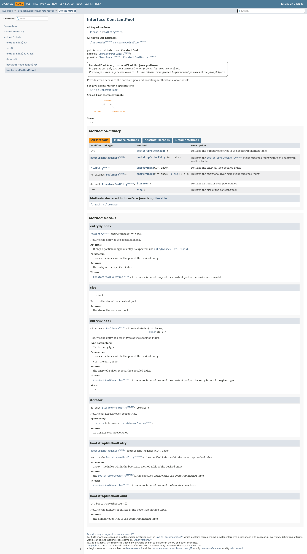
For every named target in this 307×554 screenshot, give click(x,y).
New (54, 4)
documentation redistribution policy (171, 548)
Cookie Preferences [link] (211, 548)
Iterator (107, 184)
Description (10, 26)
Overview (7, 4)
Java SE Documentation (168, 537)
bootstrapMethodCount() (22, 70)
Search (89, 4)
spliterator (111, 204)
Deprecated (67, 4)
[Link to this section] (123, 131)
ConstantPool (67, 10)
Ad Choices (236, 548)
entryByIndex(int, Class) (20, 53)
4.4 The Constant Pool (103, 89)
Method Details (12, 37)
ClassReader (97, 42)
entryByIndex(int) (16, 42)
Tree (35, 4)
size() (9, 48)
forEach (95, 204)
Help (98, 4)
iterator (142, 183)
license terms (133, 548)
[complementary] (211, 548)
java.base (7, 10)
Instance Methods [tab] (126, 139)
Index (79, 4)
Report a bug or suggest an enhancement (109, 534)
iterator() (11, 59)
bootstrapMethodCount (151, 150)
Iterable (95, 32)
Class (174, 174)
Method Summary (14, 31)
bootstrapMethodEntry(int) (21, 64)
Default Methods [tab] (187, 139)
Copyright (92, 545)
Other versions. (142, 540)
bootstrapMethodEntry (151, 157)
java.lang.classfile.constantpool (35, 10)
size (139, 190)
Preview (45, 4)
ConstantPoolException (108, 277)
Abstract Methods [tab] (157, 139)
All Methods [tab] (99, 139)
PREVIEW (118, 31)
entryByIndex (145, 167)
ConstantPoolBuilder (126, 42)
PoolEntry (109, 32)
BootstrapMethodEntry (104, 157)
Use (28, 4)
